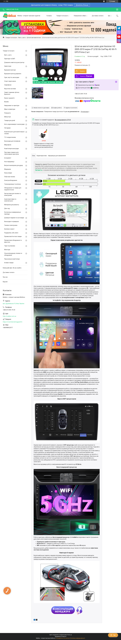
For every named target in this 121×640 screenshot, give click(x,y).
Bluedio (6, 101)
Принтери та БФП (9, 58)
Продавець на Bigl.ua (60, 636)
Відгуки (5, 281)
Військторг (7, 117)
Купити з (83, 76)
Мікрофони (7, 145)
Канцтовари (8, 173)
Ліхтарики (7, 128)
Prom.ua (69, 634)
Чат (114, 635)
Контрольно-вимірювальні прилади (12, 213)
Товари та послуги (62, 15)
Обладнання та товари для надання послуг (12, 188)
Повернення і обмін (80, 15)
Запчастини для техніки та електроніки (12, 194)
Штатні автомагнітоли (34, 37)
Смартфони (7, 85)
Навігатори (7, 66)
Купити (82, 71)
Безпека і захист (9, 229)
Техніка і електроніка (10, 225)
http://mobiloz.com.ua (9, 316)
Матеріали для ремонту (11, 204)
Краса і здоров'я (9, 98)
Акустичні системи (10, 88)
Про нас (5, 277)
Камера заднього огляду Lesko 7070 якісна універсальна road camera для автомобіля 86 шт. (43, 145)
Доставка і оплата (97, 15)
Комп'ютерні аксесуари (11, 148)
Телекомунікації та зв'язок (12, 184)
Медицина (7, 169)
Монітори (7, 249)
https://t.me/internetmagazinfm (12, 322)
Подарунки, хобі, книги (11, 233)
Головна (49, 15)
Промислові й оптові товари (13, 236)
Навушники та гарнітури (11, 105)
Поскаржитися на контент (63, 638)
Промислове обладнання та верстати (13, 241)
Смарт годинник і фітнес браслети (11, 93)
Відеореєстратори (10, 70)
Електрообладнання (10, 180)
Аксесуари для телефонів (12, 141)
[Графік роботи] (117, 9)
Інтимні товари (8, 262)
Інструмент (7, 158)
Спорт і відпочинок (10, 81)
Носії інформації (9, 161)
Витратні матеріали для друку (13, 165)
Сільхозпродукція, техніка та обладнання (13, 254)
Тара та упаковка (9, 246)
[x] (36, 620)
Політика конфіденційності (78, 638)
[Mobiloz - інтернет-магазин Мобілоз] (9, 15)
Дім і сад (7, 208)
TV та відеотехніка (10, 137)
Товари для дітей (9, 120)
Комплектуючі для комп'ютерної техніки (14, 132)
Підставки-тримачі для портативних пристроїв (11, 153)
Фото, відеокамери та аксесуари (14, 124)
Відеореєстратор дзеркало (12, 73)
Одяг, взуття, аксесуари (11, 77)
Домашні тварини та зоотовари (14, 217)
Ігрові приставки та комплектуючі (10, 200)
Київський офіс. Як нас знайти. (12, 268)
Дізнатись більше (82, 5)
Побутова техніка (9, 176)
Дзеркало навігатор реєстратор (14, 62)
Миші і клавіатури (9, 109)
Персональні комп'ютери (12, 259)
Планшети (7, 113)
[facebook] (34, 620)
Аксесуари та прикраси (11, 221)
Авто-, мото (22, 37)
